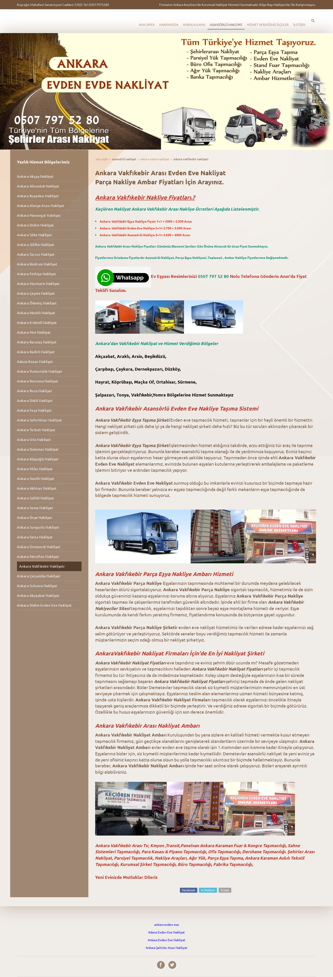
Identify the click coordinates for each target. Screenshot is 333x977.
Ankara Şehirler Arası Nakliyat (166, 947)
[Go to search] (313, 20)
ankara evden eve (166, 924)
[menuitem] (147, 24)
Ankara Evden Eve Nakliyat (166, 940)
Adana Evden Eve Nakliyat (166, 932)
